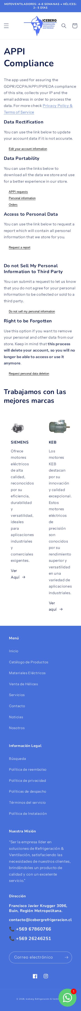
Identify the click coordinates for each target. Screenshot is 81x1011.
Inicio (13, 651)
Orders (13, 204)
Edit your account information (28, 149)
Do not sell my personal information (32, 311)
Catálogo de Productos (28, 662)
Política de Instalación (28, 813)
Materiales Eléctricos (27, 673)
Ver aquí (53, 606)
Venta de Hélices (23, 684)
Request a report (19, 247)
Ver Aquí (15, 573)
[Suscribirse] (66, 957)
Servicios (17, 695)
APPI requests (18, 192)
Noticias (16, 717)
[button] (6, 25)
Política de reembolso (28, 769)
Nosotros (17, 728)
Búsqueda (17, 758)
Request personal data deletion (29, 373)
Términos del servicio (27, 802)
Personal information (22, 198)
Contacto (17, 706)
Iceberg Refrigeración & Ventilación (45, 999)
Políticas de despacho (27, 791)
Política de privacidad (27, 780)
